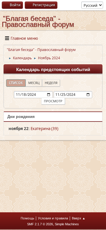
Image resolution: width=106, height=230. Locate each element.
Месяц (33, 82)
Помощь (27, 218)
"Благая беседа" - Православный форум (38, 21)
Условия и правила (53, 218)
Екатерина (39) (44, 128)
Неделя (51, 82)
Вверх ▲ (78, 218)
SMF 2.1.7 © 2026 (40, 224)
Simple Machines (67, 224)
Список (16, 82)
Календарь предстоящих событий (53, 69)
